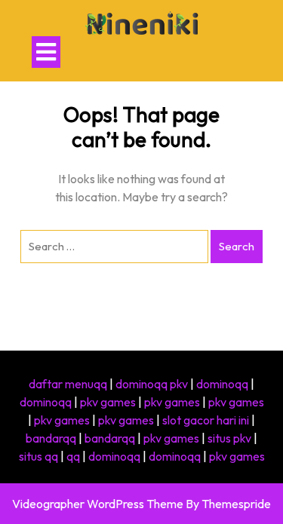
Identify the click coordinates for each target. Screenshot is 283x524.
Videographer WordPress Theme (97, 503)
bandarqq (51, 438)
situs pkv (229, 438)
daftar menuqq (68, 383)
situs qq (38, 456)
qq (73, 456)
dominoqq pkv (151, 383)
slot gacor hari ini (205, 419)
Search (236, 246)
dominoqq (222, 383)
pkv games (108, 401)
